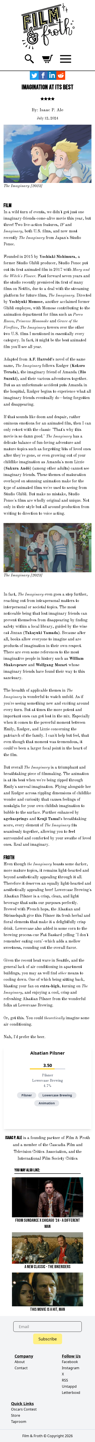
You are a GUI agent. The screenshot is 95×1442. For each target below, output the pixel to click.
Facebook (70, 1361)
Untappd (69, 1386)
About (20, 1361)
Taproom (18, 1421)
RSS (65, 1380)
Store (15, 1415)
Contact (21, 1367)
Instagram (70, 1367)
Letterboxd (71, 1392)
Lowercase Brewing (57, 1095)
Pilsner (26, 1095)
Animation (47, 1103)
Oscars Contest (24, 1409)
